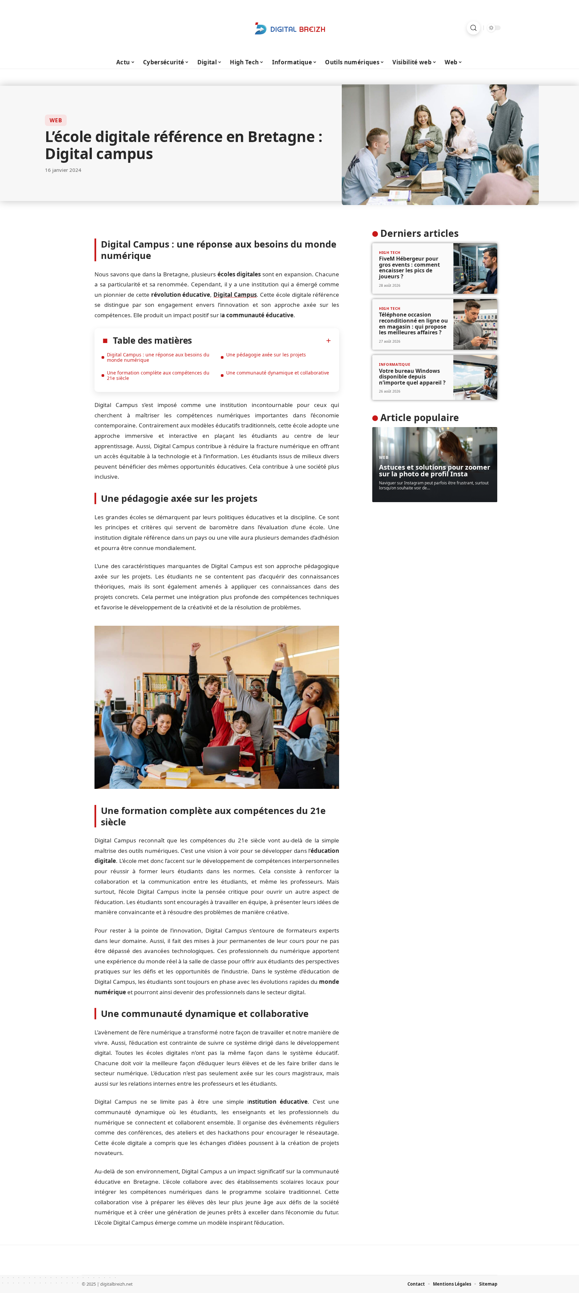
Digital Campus (235, 294)
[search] (473, 28)
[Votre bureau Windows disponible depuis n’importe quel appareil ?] (475, 377)
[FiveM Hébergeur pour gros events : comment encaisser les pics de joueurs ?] (475, 268)
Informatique (394, 364)
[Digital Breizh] (289, 28)
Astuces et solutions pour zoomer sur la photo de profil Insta (434, 470)
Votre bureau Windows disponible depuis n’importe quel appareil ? (412, 376)
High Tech (389, 252)
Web (56, 120)
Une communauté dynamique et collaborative (277, 372)
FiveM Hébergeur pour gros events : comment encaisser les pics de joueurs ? (409, 267)
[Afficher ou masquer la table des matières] (261, 341)
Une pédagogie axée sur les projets (266, 354)
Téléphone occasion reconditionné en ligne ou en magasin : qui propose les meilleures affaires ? (413, 323)
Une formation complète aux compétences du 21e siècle (158, 375)
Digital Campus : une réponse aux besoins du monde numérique (158, 357)
